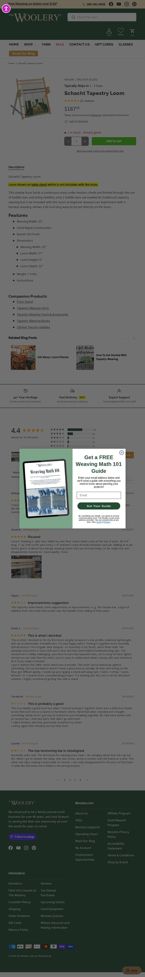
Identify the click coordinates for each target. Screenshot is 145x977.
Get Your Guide (99, 506)
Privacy (107, 522)
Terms (99, 522)
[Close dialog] (122, 453)
